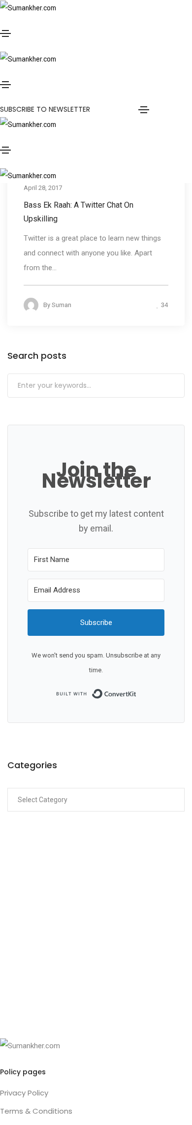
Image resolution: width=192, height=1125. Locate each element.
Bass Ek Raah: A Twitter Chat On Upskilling (78, 211)
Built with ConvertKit (136, 692)
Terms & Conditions (36, 1111)
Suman (61, 304)
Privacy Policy (24, 1093)
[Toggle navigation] (5, 33)
